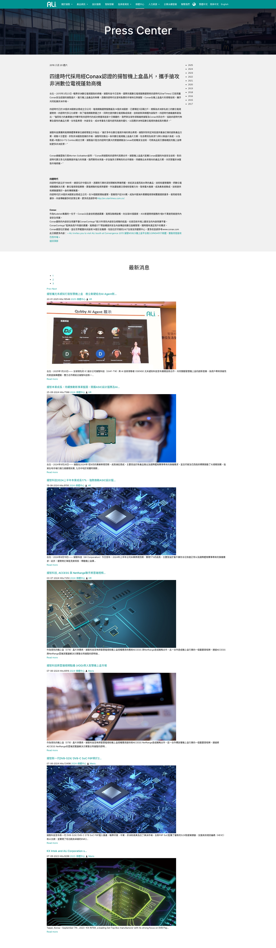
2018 (190, 92)
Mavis (91, 670)
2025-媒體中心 (78, 299)
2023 (190, 73)
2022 (190, 77)
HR (90, 299)
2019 (190, 88)
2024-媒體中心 (77, 392)
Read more (52, 379)
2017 (190, 104)
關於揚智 (66, 4)
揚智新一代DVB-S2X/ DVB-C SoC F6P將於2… (74, 758)
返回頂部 (54, 241)
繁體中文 (203, 4)
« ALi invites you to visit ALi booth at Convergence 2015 (95, 233)
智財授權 (109, 4)
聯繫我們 (185, 4)
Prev (49, 288)
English (224, 4)
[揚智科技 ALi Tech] (52, 4)
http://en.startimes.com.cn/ (110, 198)
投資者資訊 (123, 4)
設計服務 (96, 4)
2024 (190, 69)
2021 (190, 80)
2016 (190, 96)
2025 (190, 65)
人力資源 (153, 4)
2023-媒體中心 (77, 856)
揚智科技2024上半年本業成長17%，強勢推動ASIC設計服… (81, 480)
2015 (190, 100)
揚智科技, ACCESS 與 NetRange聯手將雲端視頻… (76, 572)
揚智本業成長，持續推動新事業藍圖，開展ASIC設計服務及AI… (83, 387)
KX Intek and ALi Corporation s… (67, 850)
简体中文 (214, 4)
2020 (190, 84)
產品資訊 (81, 4)
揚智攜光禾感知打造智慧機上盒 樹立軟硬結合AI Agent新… (82, 293)
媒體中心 (140, 4)
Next (54, 288)
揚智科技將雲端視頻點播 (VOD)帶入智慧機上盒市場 (77, 665)
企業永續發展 (170, 4)
